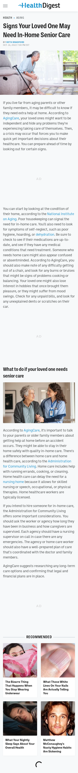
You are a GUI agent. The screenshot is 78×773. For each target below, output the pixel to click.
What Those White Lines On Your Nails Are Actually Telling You (56, 687)
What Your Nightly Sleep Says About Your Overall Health (20, 744)
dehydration (45, 234)
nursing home (13, 482)
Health (7, 17)
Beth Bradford (15, 42)
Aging (20, 17)
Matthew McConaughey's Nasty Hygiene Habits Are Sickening (57, 745)
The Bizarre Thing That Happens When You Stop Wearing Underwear (18, 687)
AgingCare (11, 118)
